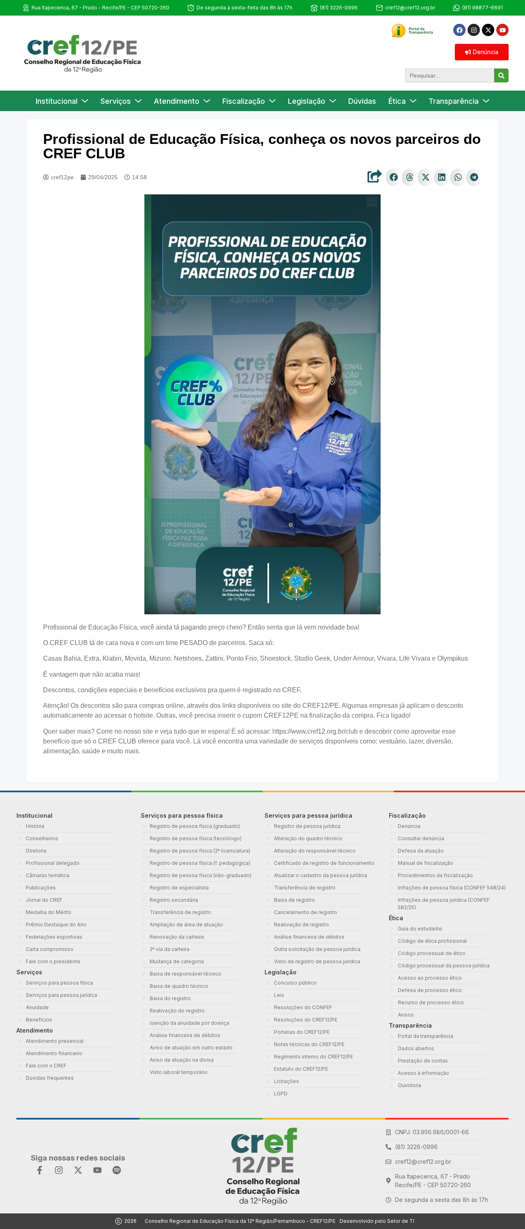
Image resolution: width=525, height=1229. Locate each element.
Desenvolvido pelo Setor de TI (377, 1221)
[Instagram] (474, 30)
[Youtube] (502, 30)
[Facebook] (459, 30)
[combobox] (449, 75)
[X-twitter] (488, 30)
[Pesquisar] (501, 75)
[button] (394, 177)
